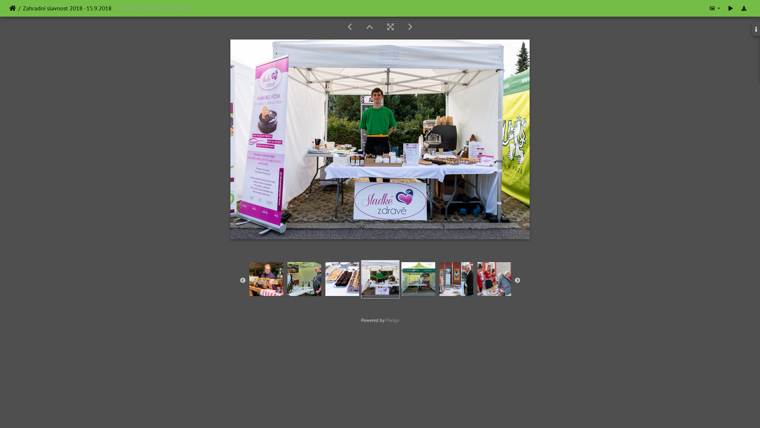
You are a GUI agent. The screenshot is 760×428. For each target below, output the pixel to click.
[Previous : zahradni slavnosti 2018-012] (349, 27)
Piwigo (392, 320)
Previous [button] (243, 281)
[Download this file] (744, 8)
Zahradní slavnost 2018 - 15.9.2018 (67, 8)
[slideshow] (730, 8)
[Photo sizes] (714, 8)
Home (12, 8)
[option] (266, 279)
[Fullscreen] (390, 27)
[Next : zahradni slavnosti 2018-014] (410, 27)
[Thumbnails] (369, 27)
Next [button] (517, 281)
